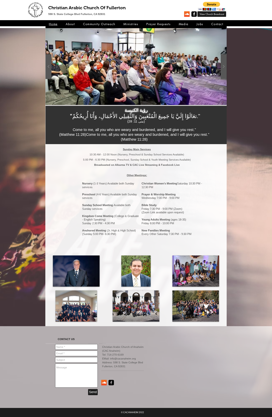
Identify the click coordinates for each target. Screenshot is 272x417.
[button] (211, 6)
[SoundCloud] (187, 14)
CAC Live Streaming (145, 164)
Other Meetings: (137, 175)
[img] (76, 271)
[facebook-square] (194, 14)
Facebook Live (170, 164)
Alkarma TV (122, 164)
